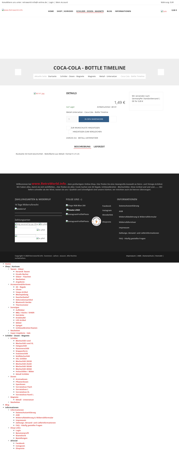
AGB (121, 211)
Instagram (20, 446)
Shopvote (106, 222)
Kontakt (158, 256)
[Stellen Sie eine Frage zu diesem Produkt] (113, 119)
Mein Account (62, 2)
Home (8, 264)
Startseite (52, 76)
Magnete (92, 76)
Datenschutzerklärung (129, 206)
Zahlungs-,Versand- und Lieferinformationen (139, 233)
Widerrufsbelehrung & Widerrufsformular (137, 216)
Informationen (17, 410)
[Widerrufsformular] (20, 209)
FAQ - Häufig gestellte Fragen (132, 238)
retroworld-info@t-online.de (34, 2)
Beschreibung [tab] (82, 146)
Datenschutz (148, 256)
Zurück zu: (82, 138)
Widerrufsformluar (127, 222)
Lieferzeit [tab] (99, 146)
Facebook (106, 206)
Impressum (124, 227)
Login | (52, 2)
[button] (126, 93)
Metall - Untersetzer (108, 76)
